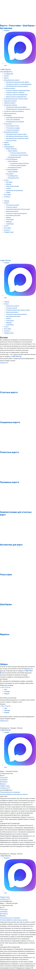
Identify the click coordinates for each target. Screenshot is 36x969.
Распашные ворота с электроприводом (18, 84)
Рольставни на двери (13, 128)
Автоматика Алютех (14, 157)
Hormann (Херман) (11, 169)
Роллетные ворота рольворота (14, 111)
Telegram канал (9, 232)
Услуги (6, 180)
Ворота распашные (10, 113)
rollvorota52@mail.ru (6, 72)
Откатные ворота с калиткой (15, 92)
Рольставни (15, 25)
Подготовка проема (12, 186)
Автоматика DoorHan (14, 167)
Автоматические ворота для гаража (17, 82)
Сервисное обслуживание (14, 190)
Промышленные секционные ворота (18, 109)
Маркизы (7, 144)
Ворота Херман (13, 172)
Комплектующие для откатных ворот (16, 99)
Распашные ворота (9, 482)
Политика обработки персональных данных (14, 794)
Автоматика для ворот (11, 132)
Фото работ (7, 194)
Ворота (3, 25)
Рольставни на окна (12, 126)
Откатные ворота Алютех (18, 153)
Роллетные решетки (12, 130)
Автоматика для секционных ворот (17, 138)
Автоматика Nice (13, 178)
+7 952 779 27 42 (16, 356)
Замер (8, 192)
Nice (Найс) (9, 174)
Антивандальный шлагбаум (15, 122)
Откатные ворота (9, 88)
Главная (6, 201)
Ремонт (8, 188)
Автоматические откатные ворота (17, 86)
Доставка (9, 182)
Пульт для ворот (11, 140)
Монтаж (8, 184)
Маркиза (9, 222)
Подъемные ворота (10, 101)
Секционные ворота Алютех (19, 155)
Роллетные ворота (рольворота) (16, 213)
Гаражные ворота (9, 103)
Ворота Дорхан (13, 161)
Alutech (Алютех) (11, 149)
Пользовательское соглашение (10, 792)
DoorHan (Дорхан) (11, 159)
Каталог (6, 76)
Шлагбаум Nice (13, 176)
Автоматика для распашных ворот (17, 136)
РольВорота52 (8, 74)
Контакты (7, 197)
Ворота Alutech (12, 151)
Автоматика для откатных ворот (16, 134)
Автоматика (6, 28)
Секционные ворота (10, 105)
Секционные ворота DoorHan (19, 163)
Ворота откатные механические (16, 97)
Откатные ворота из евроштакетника (18, 90)
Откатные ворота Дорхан (18, 165)
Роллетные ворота (9, 452)
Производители (9, 147)
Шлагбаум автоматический (14, 117)
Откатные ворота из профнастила (16, 94)
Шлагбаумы (28, 25)
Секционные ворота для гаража (16, 107)
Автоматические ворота (11, 80)
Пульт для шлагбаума (13, 119)
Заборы (6, 142)
